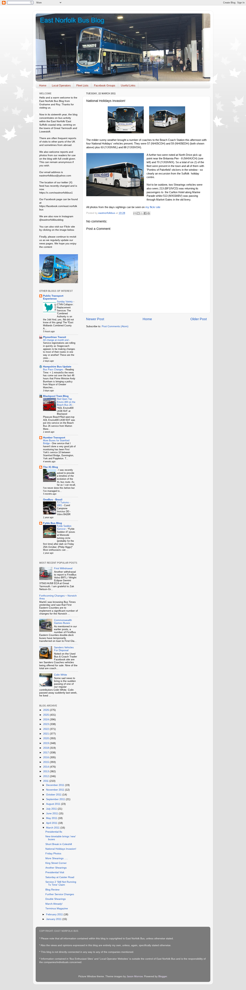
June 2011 (52, 813)
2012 (46, 776)
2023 (46, 724)
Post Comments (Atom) (115, 326)
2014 (46, 766)
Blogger (162, 976)
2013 (46, 771)
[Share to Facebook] (145, 213)
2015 (46, 762)
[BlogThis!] (138, 213)
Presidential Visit (54, 872)
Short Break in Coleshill (58, 844)
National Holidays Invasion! (60, 849)
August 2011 (53, 804)
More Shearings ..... (56, 858)
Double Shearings (55, 899)
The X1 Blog (50, 467)
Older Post (198, 319)
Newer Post (95, 319)
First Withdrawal (63, 568)
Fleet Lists (82, 85)
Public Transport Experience (53, 297)
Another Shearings (56, 867)
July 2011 (52, 808)
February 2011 (55, 914)
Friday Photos (53, 853)
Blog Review (52, 889)
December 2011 (55, 785)
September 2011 (56, 799)
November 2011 (55, 789)
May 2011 (52, 818)
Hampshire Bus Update (57, 366)
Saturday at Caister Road (59, 877)
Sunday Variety (65, 301)
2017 (46, 752)
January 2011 (54, 919)
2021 (46, 733)
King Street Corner (56, 863)
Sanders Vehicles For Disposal (64, 649)
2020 (46, 738)
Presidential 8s (53, 831)
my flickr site (152, 207)
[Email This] (135, 213)
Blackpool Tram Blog (56, 396)
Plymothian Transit (54, 337)
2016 (46, 757)
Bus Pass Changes (53, 369)
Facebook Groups (104, 85)
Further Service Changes (59, 894)
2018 (46, 748)
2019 (46, 743)
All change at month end (56, 340)
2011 (46, 781)
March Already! (53, 903)
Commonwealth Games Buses (63, 621)
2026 (46, 710)
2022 (46, 729)
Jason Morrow (135, 976)
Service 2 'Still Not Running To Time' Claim (60, 883)
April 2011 (52, 823)
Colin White (60, 674)
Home (42, 85)
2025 (46, 714)
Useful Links (128, 85)
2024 (46, 719)
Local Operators (61, 85)
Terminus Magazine (56, 908)
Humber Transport (54, 437)
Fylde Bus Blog (52, 523)
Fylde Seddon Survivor (64, 527)
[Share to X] (142, 213)
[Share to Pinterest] (148, 213)
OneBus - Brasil (52, 499)
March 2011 (53, 827)
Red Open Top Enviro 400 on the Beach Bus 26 (66, 402)
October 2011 (54, 794)
